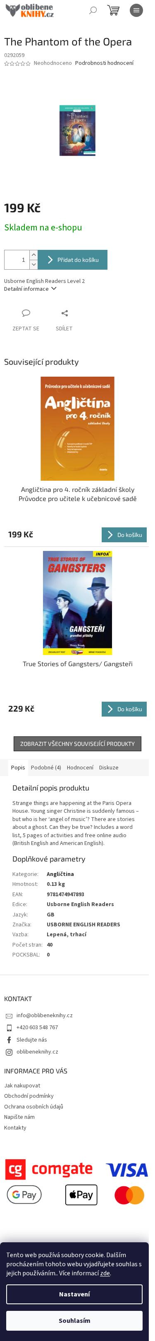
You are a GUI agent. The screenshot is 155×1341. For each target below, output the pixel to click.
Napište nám (19, 1117)
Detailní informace (26, 289)
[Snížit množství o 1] (33, 264)
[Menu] (136, 10)
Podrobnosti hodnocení (104, 63)
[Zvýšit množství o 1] (33, 255)
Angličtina (60, 874)
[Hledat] (93, 10)
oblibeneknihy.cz (37, 1052)
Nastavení (74, 1294)
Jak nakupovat (22, 1086)
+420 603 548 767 (37, 1027)
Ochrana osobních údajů (33, 1107)
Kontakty (15, 1128)
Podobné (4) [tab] (46, 768)
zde (105, 1273)
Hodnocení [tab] (80, 768)
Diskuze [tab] (109, 768)
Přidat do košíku (78, 259)
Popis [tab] (18, 768)
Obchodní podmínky (29, 1096)
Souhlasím (75, 1320)
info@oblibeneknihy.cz (45, 1015)
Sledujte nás (32, 1040)
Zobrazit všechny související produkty (77, 743)
